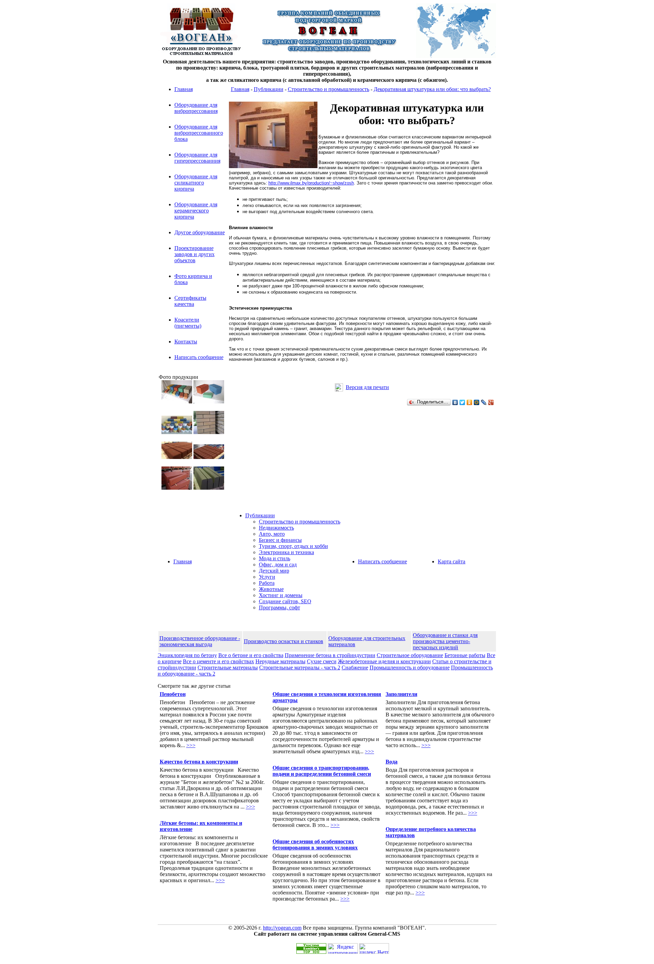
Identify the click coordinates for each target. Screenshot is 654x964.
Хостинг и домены (280, 595)
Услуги (267, 577)
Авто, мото (272, 534)
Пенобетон (173, 694)
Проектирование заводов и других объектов (194, 254)
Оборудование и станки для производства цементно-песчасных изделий (445, 641)
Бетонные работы (465, 655)
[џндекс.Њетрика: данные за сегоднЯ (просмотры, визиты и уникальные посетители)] (374, 948)
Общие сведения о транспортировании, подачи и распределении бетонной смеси (321, 771)
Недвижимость (276, 528)
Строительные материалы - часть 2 (299, 667)
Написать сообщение (198, 357)
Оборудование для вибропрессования (196, 108)
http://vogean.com (282, 928)
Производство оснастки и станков (283, 641)
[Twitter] (462, 402)
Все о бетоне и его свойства (250, 655)
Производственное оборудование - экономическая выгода (199, 641)
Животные (271, 589)
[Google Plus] (491, 402)
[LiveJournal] (483, 402)
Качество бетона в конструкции (199, 762)
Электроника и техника (286, 552)
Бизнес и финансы (280, 540)
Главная (183, 89)
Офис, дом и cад (278, 564)
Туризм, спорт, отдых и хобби (293, 546)
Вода (392, 762)
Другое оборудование (199, 232)
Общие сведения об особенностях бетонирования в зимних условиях (315, 844)
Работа (267, 583)
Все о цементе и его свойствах (218, 661)
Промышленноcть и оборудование (410, 667)
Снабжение (355, 667)
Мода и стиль (274, 558)
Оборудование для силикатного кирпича (195, 183)
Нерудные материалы (280, 661)
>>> (191, 745)
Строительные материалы (228, 667)
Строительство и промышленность (328, 89)
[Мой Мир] (476, 402)
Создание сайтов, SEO (285, 601)
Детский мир (274, 571)
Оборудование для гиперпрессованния (197, 158)
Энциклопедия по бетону (187, 655)
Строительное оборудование (410, 655)
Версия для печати (367, 387)
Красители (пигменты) (187, 323)
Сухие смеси (322, 661)
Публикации (268, 89)
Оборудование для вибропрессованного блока (198, 133)
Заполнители (401, 694)
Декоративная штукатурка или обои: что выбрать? (432, 89)
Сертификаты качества (190, 301)
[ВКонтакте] (455, 402)
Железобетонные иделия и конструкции (384, 661)
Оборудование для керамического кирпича (195, 211)
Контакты (185, 341)
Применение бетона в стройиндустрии (330, 655)
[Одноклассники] (469, 402)
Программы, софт (279, 607)
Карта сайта (451, 561)
